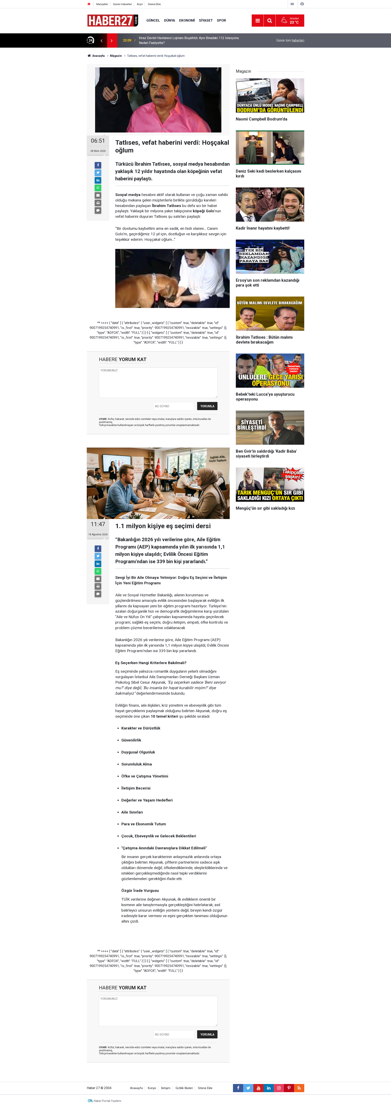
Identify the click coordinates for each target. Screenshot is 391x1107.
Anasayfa (136, 1088)
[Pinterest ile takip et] (289, 1088)
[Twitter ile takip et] (248, 1088)
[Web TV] (292, 4)
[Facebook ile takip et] (238, 1088)
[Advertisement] (63, 119)
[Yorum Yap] (98, 210)
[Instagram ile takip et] (279, 1088)
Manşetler (102, 4)
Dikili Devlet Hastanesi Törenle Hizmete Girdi (171, 40)
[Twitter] (98, 173)
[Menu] (257, 21)
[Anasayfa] (89, 4)
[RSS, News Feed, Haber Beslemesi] (299, 1088)
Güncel (153, 20)
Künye (152, 1088)
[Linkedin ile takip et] (269, 1088)
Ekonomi (187, 20)
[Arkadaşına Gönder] (98, 195)
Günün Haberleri (122, 4)
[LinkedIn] (98, 180)
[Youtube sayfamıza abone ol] (258, 1088)
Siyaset (206, 20)
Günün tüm (290, 40)
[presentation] (101, 40)
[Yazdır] (98, 203)
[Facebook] (98, 165)
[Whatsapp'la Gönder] (98, 188)
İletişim (165, 1088)
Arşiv (140, 4)
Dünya (169, 20)
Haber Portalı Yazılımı (107, 1101)
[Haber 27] (112, 20)
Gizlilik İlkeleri (184, 1088)
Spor (221, 20)
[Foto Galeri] (302, 4)
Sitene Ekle (154, 4)
